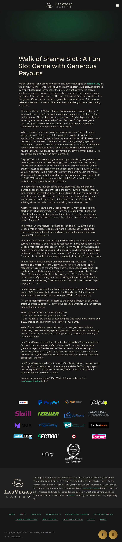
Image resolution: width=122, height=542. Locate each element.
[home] (17, 488)
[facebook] (102, 534)
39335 (71, 495)
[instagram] (113, 534)
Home (12, 514)
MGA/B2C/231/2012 (91, 488)
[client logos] (23, 402)
